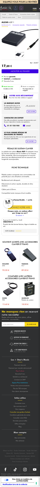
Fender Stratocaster (19, 450)
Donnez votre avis (20, 207)
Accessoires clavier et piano (27, 14)
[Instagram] (25, 469)
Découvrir (31, 111)
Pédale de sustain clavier (8, 17)
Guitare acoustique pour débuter (20, 459)
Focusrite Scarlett (10, 456)
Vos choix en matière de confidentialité (22, 480)
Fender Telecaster (32, 450)
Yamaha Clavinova (19, 453)
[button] (19, 54)
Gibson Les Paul (7, 450)
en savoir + (31, 141)
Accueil (4, 14)
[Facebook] (5, 469)
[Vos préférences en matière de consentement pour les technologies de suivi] (36, 483)
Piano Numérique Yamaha (20, 461)
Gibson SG (9, 453)
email (28, 126)
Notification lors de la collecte (15, 484)
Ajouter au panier (20, 71)
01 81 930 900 (23, 345)
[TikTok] (15, 469)
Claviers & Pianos (13, 14)
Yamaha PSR (30, 453)
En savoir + (20, 215)
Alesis (19, 17)
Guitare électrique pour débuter (25, 456)
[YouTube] (34, 469)
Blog (20, 426)
